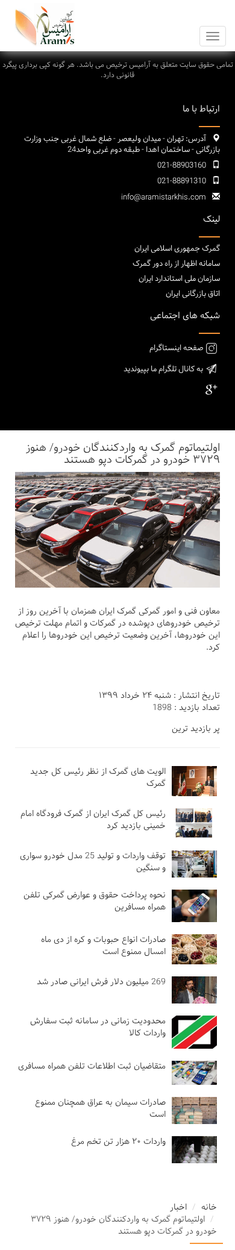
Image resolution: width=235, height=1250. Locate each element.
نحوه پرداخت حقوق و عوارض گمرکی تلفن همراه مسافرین (95, 901)
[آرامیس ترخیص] (42, 25)
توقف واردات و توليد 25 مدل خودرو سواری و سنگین (93, 862)
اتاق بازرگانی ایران (193, 294)
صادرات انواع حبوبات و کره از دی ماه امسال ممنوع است (103, 946)
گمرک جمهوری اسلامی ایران (177, 249)
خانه (209, 1207)
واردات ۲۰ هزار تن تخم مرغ (118, 1142)
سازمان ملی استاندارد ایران (179, 279)
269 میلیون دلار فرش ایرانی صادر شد (101, 982)
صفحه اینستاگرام (176, 348)
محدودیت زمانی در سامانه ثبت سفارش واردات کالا (98, 1027)
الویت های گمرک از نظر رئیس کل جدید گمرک (98, 778)
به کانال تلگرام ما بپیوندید (163, 369)
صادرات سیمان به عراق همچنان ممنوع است (100, 1109)
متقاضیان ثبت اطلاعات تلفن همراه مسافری (92, 1066)
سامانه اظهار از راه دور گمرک (176, 264)
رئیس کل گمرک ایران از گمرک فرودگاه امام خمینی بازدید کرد (93, 820)
